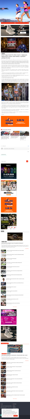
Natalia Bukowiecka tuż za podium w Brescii (15, 137)
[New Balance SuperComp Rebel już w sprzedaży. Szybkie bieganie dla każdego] (3, 254)
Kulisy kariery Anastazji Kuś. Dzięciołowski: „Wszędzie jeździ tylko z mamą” (14, 355)
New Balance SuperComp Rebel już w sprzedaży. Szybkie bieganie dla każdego (15, 254)
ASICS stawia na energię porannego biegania (11, 258)
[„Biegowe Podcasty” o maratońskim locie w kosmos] (3, 386)
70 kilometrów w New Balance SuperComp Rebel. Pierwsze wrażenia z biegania (15, 250)
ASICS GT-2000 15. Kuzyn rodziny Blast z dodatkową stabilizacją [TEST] (14, 262)
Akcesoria (3, 241)
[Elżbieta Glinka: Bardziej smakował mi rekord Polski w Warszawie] (3, 370)
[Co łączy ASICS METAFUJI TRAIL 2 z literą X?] (3, 286)
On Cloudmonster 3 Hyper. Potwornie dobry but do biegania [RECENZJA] (14, 270)
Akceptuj (16, 415)
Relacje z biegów (23, 59)
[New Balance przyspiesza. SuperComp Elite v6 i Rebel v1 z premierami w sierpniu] (3, 278)
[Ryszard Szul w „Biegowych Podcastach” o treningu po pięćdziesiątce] (3, 366)
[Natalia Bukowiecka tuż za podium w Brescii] (15, 131)
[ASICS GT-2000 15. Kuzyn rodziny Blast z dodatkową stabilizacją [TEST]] (3, 262)
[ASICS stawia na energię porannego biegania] (3, 258)
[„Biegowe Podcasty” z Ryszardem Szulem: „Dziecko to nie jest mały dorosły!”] (3, 390)
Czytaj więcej (27, 248)
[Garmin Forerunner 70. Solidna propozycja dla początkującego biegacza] (3, 274)
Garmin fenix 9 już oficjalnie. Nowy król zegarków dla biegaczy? (12, 243)
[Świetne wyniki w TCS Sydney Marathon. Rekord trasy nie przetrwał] (24, 131)
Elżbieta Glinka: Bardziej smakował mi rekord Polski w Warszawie (13, 370)
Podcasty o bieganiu (4, 343)
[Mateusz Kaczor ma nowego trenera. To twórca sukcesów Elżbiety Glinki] (3, 378)
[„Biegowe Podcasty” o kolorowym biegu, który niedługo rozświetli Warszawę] (3, 362)
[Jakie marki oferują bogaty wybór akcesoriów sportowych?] (3, 266)
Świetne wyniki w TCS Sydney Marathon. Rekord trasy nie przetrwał (24, 137)
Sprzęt (2, 231)
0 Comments (11, 59)
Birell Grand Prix (19, 59)
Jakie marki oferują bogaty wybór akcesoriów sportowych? (12, 266)
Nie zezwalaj (10, 415)
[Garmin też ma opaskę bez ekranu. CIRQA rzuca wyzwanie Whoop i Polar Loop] (3, 282)
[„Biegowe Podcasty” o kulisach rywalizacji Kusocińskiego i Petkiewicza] (3, 382)
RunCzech (27, 59)
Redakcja (8, 59)
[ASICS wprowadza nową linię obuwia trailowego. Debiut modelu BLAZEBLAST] (3, 294)
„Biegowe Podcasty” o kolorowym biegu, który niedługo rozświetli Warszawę (14, 362)
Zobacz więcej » (15, 306)
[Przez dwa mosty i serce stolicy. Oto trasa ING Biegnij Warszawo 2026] (5, 131)
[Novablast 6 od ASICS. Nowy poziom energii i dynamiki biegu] (3, 302)
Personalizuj (5, 415)
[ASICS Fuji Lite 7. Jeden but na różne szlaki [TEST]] (3, 290)
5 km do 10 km (15, 59)
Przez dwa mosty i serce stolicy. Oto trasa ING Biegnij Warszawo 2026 (5, 137)
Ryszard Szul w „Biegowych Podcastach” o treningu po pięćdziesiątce (14, 366)
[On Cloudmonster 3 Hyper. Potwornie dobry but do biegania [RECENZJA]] (3, 270)
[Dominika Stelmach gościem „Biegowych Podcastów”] (3, 374)
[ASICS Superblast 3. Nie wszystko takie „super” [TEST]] (3, 298)
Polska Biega (8, 353)
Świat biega (3, 53)
